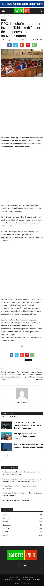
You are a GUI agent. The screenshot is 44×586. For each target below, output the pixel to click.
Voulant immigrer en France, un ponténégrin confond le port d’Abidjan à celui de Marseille (32, 375)
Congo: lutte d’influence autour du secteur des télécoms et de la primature (22, 494)
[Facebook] (19, 565)
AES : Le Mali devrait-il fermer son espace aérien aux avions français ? (28, 447)
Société (5, 535)
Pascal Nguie (7, 40)
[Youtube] (25, 565)
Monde (5, 522)
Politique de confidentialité (31, 579)
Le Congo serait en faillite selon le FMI (15, 500)
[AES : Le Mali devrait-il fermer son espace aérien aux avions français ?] (6, 447)
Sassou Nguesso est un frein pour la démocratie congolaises (19, 487)
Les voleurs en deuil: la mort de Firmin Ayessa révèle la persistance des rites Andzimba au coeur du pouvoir (21, 480)
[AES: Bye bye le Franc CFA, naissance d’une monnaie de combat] (6, 436)
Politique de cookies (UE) (12, 579)
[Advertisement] (22, 108)
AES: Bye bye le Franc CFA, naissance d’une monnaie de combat (26, 436)
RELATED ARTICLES (9, 414)
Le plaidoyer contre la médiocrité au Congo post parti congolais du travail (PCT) (21, 473)
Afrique (4, 19)
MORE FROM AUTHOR (10, 417)
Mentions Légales (14, 577)
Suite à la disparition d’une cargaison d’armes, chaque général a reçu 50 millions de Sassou (11, 375)
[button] (41, 11)
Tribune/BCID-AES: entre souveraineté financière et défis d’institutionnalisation (27, 425)
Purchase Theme (27, 577)
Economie (6, 518)
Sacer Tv (5, 532)
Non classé (6, 525)
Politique (5, 528)
